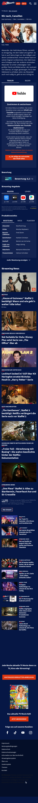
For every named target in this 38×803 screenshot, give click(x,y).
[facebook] (7, 733)
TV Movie (5, 11)
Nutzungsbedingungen (9, 746)
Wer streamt (13, 11)
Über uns (5, 761)
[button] (19, 260)
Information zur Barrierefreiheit (12, 755)
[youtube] (23, 733)
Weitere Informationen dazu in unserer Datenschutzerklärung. (19, 151)
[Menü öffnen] (35, 3)
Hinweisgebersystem (9, 758)
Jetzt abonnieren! (19, 719)
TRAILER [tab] (10, 81)
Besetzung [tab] (8, 221)
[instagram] (31, 733)
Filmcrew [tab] (31, 221)
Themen (4, 767)
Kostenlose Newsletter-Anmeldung (19, 677)
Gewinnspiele (6, 764)
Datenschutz (6, 749)
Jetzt (18, 4)
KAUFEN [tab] (10, 191)
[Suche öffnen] (30, 3)
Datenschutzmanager (9, 752)
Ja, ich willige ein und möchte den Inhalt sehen (19, 158)
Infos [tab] (20, 221)
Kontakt (4, 770)
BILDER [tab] (27, 81)
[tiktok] (15, 733)
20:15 (24, 4)
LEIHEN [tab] (27, 191)
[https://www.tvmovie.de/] (8, 3)
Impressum (5, 743)
